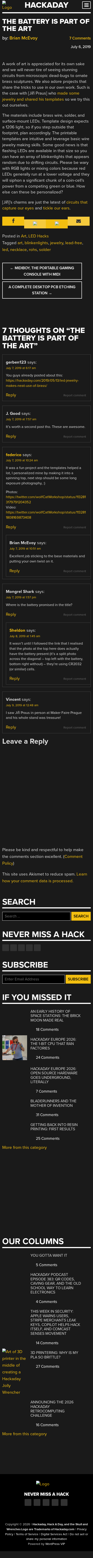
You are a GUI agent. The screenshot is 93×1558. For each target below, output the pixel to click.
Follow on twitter (13, 947)
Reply (11, 394)
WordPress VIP (55, 1544)
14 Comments (46, 1343)
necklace (18, 249)
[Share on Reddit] (24, 46)
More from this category (24, 1147)
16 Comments (47, 1425)
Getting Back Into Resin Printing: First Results (54, 1127)
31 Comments (46, 1114)
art (20, 242)
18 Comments (47, 1029)
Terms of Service (27, 1534)
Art (23, 236)
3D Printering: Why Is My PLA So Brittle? (54, 1355)
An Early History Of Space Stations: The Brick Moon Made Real (55, 1016)
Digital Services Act (54, 1534)
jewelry (56, 242)
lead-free (73, 242)
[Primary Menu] (86, 5)
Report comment (74, 395)
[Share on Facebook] (4, 46)
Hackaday (46, 5)
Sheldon (17, 630)
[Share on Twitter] (11, 46)
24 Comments (47, 1057)
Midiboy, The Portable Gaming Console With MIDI (42, 271)
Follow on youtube (21, 947)
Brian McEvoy (23, 38)
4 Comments (46, 1301)
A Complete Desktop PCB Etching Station (42, 290)
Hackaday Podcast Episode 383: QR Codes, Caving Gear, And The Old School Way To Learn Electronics (55, 1283)
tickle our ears (56, 208)
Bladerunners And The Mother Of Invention (53, 1103)
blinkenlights (36, 242)
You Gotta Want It (48, 1255)
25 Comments (47, 1138)
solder (45, 249)
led (5, 249)
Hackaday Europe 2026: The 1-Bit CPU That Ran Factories (53, 1044)
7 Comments (79, 38)
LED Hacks (38, 236)
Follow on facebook (5, 947)
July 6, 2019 (81, 46)
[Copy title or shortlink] (30, 46)
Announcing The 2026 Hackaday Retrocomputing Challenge (52, 1409)
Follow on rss (29, 947)
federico (13, 454)
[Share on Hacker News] (17, 46)
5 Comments (46, 1265)
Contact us (37, 947)
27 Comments (47, 1366)
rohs (33, 249)
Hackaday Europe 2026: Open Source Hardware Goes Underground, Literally (54, 1075)
